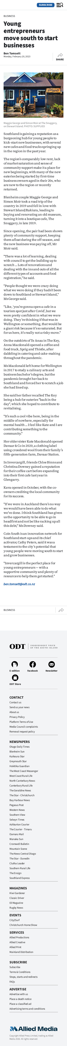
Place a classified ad (20, 1004)
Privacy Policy (17, 717)
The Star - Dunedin (19, 859)
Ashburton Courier (19, 824)
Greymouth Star (18, 761)
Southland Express (19, 878)
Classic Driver (16, 898)
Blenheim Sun (16, 752)
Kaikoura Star (16, 756)
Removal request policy (22, 732)
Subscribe (45, 5)
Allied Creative (17, 942)
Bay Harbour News (19, 800)
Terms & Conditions (19, 972)
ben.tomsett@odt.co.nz (19, 584)
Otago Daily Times (19, 747)
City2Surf (14, 920)
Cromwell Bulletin (19, 844)
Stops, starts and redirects (23, 977)
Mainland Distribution (21, 952)
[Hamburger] (59, 5)
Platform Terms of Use (21, 722)
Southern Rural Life (19, 868)
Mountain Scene (18, 849)
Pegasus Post (16, 805)
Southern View (17, 815)
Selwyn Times (16, 820)
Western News (17, 810)
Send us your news (19, 707)
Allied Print (15, 947)
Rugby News (16, 908)
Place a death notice (20, 999)
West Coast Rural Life (20, 776)
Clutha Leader (17, 863)
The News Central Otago (22, 854)
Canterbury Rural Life (21, 786)
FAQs (12, 982)
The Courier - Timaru (20, 829)
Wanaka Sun (16, 839)
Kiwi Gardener (17, 893)
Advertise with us (18, 994)
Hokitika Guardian (19, 766)
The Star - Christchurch (21, 795)
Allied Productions (19, 937)
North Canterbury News (22, 781)
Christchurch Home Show (23, 925)
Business (9, 16)
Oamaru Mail (16, 834)
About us (14, 712)
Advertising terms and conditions (27, 1009)
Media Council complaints (23, 727)
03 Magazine (16, 903)
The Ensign (15, 873)
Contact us (15, 702)
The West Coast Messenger (23, 771)
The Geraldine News (20, 790)
